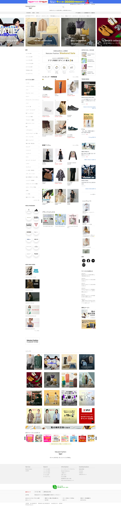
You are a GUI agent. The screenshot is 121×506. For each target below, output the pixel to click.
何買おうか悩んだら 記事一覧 (90, 159)
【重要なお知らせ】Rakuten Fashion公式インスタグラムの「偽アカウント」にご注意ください (88, 302)
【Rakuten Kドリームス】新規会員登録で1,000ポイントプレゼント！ (47, 494)
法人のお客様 (63, 476)
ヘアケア (27, 163)
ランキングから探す (29, 63)
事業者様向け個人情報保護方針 (44, 503)
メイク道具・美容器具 (30, 170)
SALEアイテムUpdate (87, 247)
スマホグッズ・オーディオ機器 (32, 183)
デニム (62, 16)
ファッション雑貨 (29, 116)
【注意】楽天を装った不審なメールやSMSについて (60, 443)
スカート (27, 96)
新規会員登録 (81, 469)
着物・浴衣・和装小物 (30, 143)
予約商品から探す (29, 70)
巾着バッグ (89, 16)
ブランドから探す (29, 56)
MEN (33, 12)
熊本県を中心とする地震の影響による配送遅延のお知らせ (60, 10)
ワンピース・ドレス (29, 93)
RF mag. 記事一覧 (92, 137)
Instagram (81, 472)
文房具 (27, 190)
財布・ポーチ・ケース (30, 123)
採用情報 (60, 503)
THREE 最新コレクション (55, 16)
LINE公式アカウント (83, 474)
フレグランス (28, 167)
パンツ (27, 89)
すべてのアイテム (29, 73)
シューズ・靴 (28, 106)
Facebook (81, 471)
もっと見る (37, 330)
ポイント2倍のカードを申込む (68, 498)
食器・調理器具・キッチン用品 (32, 177)
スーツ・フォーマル (29, 136)
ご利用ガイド (63, 472)
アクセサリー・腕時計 (30, 119)
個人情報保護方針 (33, 503)
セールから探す (29, 53)
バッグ (27, 103)
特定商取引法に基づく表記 (66, 478)
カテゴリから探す (29, 66)
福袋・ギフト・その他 (30, 197)
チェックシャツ (82, 16)
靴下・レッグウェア (29, 113)
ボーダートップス (45, 16)
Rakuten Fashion (36, 7)
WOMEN (28, 12)
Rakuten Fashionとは (65, 471)
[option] (43, 32)
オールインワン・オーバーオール (32, 99)
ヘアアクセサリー (29, 130)
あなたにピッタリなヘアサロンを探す (32, 498)
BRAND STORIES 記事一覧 (90, 188)
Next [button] (95, 32)
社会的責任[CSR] (54, 503)
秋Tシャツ (38, 16)
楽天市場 (93, 4)
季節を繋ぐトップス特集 (87, 224)
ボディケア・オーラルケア (31, 160)
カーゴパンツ (75, 16)
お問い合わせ (63, 474)
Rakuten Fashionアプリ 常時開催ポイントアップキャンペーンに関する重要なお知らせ (88, 290)
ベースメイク (28, 150)
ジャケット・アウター (30, 86)
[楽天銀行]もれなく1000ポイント (76, 4)
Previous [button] (25, 32)
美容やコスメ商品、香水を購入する (51, 498)
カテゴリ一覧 (36, 200)
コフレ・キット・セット (30, 173)
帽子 (27, 126)
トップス (27, 83)
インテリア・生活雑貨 (30, 180)
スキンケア (28, 146)
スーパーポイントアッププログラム (68, 469)
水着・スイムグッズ (29, 140)
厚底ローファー (68, 16)
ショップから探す (29, 60)
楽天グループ (86, 4)
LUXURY (27, 470)
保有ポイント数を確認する (85, 498)
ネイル (27, 156)
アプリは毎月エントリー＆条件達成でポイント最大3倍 (85, 12)
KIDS (37, 12)
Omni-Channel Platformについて (67, 480)
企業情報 (27, 503)
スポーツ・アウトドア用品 (31, 187)
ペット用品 (28, 193)
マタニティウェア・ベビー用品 (32, 133)
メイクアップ (28, 153)
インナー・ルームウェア (30, 109)
